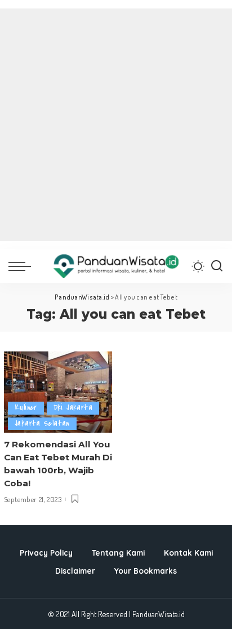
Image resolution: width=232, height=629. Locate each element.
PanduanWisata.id (158, 614)
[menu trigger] (22, 266)
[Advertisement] (116, 124)
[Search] (217, 266)
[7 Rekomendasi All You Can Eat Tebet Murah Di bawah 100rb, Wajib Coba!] (58, 392)
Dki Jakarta (72, 407)
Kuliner (26, 407)
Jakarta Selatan (42, 423)
